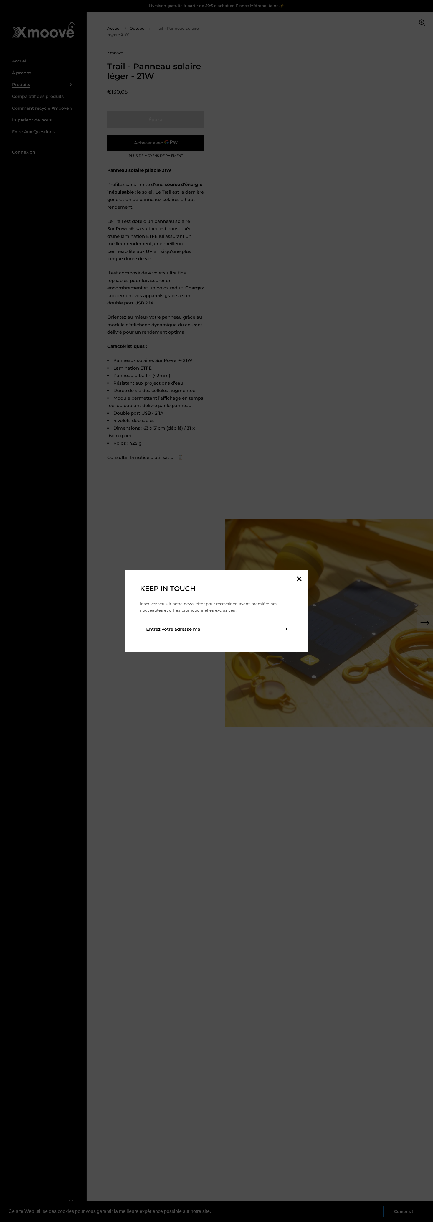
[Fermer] (299, 579)
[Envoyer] (283, 629)
